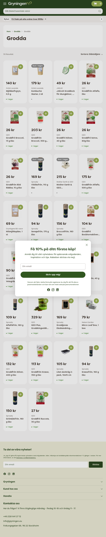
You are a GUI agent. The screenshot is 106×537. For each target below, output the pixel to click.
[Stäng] (86, 245)
